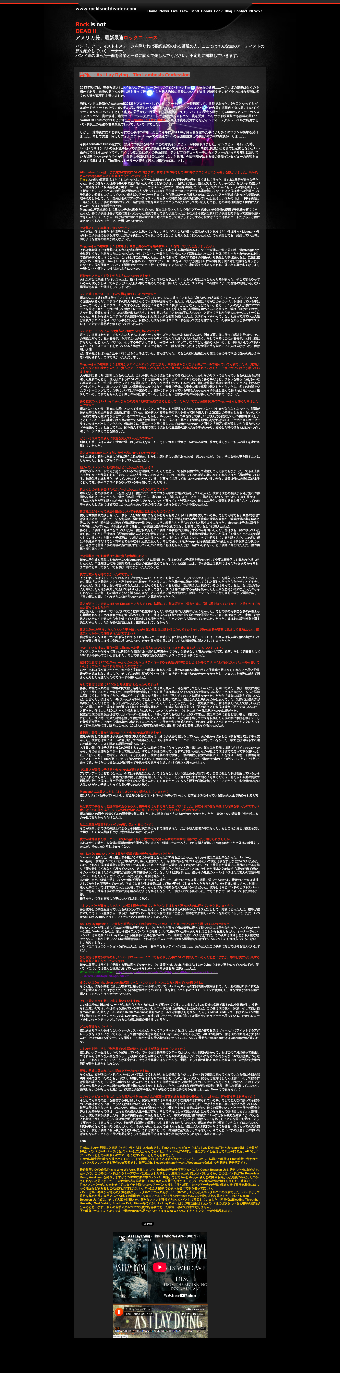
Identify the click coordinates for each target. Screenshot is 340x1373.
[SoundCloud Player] (160, 1321)
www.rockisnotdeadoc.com (106, 8)
